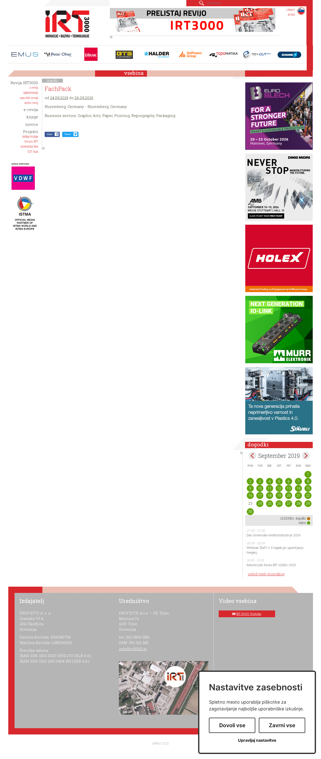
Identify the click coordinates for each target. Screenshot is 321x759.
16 (250, 495)
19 (279, 495)
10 (260, 488)
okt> (305, 455)
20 (289, 495)
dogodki (52, 80)
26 (279, 503)
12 (279, 488)
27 (289, 503)
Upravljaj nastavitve (257, 740)
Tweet (67, 134)
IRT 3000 (65, 24)
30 (250, 512)
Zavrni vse (282, 725)
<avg (252, 455)
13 (289, 488)
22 (308, 495)
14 (298, 488)
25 (270, 503)
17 (260, 495)
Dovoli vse (232, 725)
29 (308, 503)
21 (298, 495)
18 (270, 495)
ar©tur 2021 (160, 743)
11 (270, 488)
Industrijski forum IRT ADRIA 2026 (271, 565)
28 (298, 503)
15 (308, 488)
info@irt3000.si (133, 648)
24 (260, 503)
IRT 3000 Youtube (248, 613)
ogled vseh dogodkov (266, 574)
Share (49, 134)
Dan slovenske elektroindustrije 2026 (274, 535)
